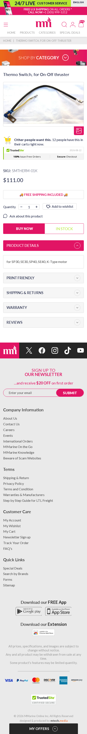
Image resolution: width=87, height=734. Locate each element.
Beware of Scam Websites (22, 458)
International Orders (18, 441)
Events (8, 435)
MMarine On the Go (18, 447)
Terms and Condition (18, 489)
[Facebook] (38, 350)
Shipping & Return (16, 478)
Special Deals (12, 568)
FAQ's (7, 548)
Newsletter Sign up (17, 537)
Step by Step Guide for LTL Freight (28, 500)
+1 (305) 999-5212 (55, 12)
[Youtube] (77, 350)
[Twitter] (25, 350)
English (78, 2)
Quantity (9, 207)
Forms (7, 579)
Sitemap (9, 585)
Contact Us (11, 424)
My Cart (9, 531)
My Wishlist (12, 526)
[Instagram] (51, 350)
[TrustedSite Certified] (43, 699)
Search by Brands (15, 574)
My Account (12, 520)
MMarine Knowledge (18, 452)
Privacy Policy (13, 483)
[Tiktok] (64, 350)
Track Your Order (16, 543)
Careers (9, 430)
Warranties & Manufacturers (24, 495)
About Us (10, 418)
